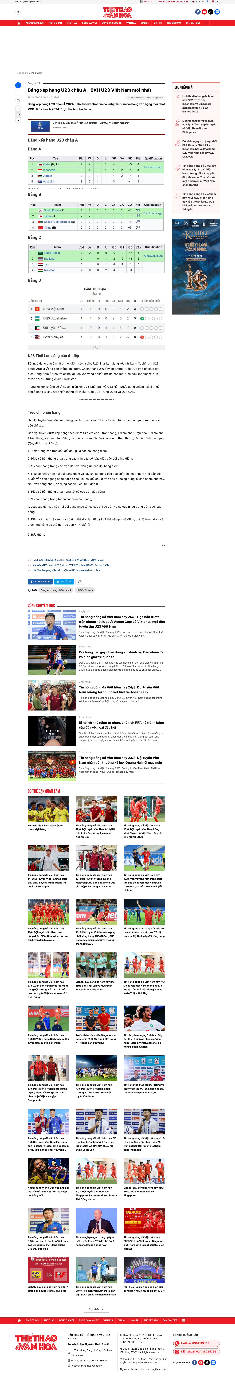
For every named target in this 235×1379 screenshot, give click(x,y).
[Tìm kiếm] (18, 12)
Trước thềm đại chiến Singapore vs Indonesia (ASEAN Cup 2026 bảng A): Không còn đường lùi (96, 1039)
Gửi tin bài (199, 2)
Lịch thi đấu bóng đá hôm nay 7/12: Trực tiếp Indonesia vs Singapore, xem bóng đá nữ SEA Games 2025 (198, 104)
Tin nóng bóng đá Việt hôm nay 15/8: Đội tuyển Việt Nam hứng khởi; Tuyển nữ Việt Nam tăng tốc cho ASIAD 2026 (143, 831)
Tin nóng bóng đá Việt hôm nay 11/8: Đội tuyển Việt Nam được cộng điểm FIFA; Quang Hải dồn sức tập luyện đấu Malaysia (48, 934)
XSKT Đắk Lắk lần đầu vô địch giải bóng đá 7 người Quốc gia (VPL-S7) (144, 1288)
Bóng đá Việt (89, 23)
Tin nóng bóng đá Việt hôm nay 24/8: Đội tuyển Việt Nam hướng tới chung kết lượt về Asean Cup (119, 689)
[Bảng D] (96, 315)
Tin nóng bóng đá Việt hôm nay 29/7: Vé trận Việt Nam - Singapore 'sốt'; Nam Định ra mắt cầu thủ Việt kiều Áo (144, 1243)
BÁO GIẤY (148, 2)
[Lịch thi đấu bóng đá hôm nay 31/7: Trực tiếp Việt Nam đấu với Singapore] (144, 1171)
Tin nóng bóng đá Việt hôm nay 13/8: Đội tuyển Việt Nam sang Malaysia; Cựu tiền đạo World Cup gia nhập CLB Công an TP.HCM (95, 880)
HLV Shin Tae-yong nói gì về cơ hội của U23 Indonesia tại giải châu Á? (67, 570)
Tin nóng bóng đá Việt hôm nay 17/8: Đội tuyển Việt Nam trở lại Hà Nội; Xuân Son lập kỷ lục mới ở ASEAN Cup (95, 831)
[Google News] (145, 99)
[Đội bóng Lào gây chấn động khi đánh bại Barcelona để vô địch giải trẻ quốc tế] (52, 660)
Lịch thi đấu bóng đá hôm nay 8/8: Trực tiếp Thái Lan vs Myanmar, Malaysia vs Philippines (95, 985)
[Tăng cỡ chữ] (18, 108)
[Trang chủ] (19, 23)
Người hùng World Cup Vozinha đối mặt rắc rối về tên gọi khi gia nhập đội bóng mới (48, 1191)
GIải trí (158, 23)
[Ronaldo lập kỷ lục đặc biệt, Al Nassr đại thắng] (48, 809)
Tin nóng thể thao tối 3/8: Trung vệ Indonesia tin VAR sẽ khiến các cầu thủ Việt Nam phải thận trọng (144, 1088)
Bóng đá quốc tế (111, 23)
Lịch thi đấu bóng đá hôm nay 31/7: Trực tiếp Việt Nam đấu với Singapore (144, 1191)
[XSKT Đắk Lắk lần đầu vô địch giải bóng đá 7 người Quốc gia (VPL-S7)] (144, 1270)
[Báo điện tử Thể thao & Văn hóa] (117, 12)
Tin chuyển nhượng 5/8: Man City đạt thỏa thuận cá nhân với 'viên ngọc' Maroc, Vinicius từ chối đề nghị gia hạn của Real (143, 1041)
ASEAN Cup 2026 (35, 23)
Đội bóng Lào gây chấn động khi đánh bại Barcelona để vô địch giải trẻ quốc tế (121, 654)
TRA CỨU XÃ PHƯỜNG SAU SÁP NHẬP (173, 2)
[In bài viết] (18, 101)
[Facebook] (207, 2)
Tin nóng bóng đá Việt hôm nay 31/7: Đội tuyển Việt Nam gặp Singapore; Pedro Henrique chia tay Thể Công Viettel (96, 1193)
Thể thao (72, 23)
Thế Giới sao (174, 23)
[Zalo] (217, 12)
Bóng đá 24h (35, 73)
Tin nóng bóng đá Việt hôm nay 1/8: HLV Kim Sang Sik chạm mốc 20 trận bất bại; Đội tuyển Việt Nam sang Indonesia (144, 1144)
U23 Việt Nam (85, 590)
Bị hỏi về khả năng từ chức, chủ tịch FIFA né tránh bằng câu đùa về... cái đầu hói (121, 725)
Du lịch (145, 23)
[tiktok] (210, 12)
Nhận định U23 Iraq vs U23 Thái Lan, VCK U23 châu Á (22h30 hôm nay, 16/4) (70, 565)
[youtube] (204, 12)
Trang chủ (20, 73)
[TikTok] (219, 2)
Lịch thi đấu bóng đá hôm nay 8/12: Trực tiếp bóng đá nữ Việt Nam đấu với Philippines (199, 126)
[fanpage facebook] (198, 12)
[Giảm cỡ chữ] (18, 120)
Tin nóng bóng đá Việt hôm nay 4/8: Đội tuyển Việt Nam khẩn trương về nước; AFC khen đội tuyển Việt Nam (94, 1090)
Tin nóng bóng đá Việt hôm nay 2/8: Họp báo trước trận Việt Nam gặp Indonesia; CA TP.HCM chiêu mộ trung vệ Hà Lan (96, 1144)
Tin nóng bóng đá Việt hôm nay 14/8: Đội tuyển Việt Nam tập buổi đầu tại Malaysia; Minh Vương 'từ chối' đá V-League (47, 880)
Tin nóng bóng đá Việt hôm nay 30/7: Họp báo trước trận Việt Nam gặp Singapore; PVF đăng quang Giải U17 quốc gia (48, 1243)
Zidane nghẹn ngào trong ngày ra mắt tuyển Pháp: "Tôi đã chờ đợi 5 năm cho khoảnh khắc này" (95, 1241)
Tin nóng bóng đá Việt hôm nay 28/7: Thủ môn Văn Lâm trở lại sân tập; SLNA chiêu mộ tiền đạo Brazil (96, 1290)
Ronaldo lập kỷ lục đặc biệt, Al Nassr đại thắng (45, 827)
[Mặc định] (18, 114)
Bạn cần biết (193, 23)
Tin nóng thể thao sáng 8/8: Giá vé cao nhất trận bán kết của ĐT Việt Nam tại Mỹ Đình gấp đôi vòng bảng (144, 932)
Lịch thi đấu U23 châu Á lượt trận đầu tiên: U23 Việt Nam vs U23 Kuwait (68, 560)
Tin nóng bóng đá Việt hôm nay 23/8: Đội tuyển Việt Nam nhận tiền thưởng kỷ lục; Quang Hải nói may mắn (120, 760)
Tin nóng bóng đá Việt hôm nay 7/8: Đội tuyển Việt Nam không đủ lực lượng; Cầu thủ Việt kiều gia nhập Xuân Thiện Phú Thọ (144, 987)
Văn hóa (131, 23)
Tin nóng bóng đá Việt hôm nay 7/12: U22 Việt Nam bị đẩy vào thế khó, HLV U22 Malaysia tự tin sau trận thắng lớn (199, 201)
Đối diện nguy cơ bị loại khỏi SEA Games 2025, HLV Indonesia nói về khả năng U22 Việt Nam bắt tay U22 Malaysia (199, 149)
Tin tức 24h (55, 23)
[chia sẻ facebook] (18, 93)
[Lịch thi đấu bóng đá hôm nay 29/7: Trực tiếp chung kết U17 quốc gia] (48, 1270)
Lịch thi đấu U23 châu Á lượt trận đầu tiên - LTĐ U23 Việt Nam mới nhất (91, 122)
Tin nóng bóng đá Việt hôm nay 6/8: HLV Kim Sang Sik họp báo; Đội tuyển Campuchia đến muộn (48, 1039)
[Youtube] (213, 2)
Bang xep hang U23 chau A (55, 590)
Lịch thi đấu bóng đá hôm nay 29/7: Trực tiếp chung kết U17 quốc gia (48, 1288)
